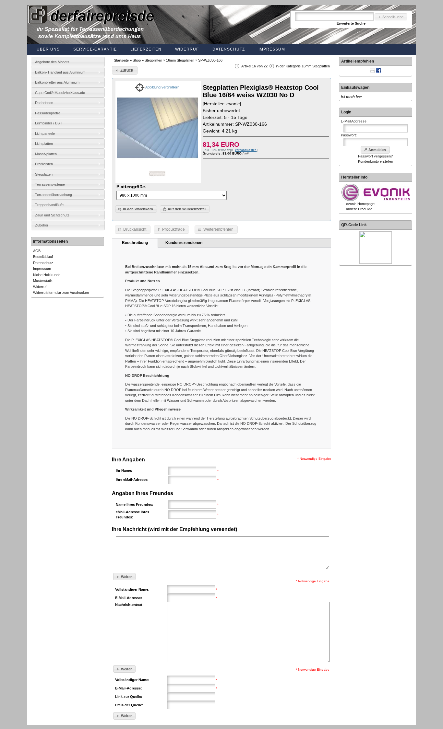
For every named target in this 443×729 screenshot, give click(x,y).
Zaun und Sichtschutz (52, 215)
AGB (37, 251)
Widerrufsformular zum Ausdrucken (61, 293)
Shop (137, 60)
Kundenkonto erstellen (375, 161)
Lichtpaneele (45, 133)
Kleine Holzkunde (46, 275)
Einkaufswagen (355, 87)
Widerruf (187, 49)
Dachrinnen (44, 103)
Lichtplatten (44, 143)
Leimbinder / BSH (48, 123)
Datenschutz (228, 49)
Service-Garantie (95, 49)
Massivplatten (46, 154)
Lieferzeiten (146, 49)
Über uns (48, 49)
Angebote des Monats (52, 62)
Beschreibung (135, 242)
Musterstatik (43, 281)
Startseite (121, 60)
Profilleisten (44, 164)
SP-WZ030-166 (210, 60)
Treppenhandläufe (49, 205)
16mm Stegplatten (180, 60)
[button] (391, 17)
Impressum (271, 49)
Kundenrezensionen (183, 242)
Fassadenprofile (47, 113)
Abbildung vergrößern (162, 87)
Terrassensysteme (50, 184)
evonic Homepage (360, 204)
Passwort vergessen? (375, 156)
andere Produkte (359, 209)
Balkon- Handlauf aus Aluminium (60, 72)
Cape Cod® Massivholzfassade (60, 93)
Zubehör (41, 225)
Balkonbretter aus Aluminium (57, 82)
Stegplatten (153, 60)
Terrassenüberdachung (53, 195)
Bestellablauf (43, 257)
